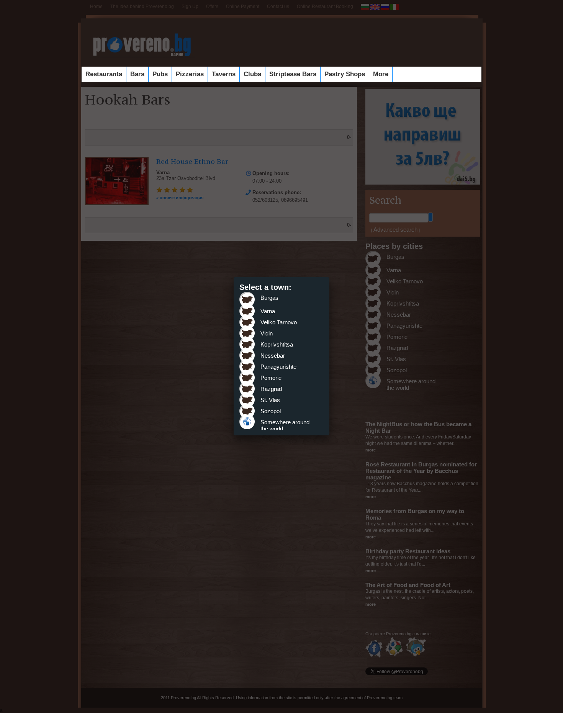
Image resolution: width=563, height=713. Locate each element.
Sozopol (270, 411)
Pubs (160, 74)
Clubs (252, 74)
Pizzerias (190, 74)
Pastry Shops (344, 74)
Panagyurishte (278, 366)
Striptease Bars (292, 74)
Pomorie (271, 377)
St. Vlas (270, 400)
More (380, 74)
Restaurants (103, 74)
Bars (137, 74)
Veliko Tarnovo (278, 322)
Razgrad (271, 389)
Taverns (224, 74)
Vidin (266, 333)
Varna (267, 311)
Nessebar (272, 355)
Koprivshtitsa (276, 344)
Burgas (269, 297)
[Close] (329, 277)
